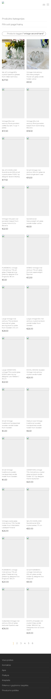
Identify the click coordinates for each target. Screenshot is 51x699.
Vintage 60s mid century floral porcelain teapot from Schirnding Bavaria (35, 124)
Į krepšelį (5, 80)
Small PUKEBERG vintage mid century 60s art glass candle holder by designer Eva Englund (35, 574)
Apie (4, 670)
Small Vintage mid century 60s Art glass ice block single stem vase (36, 172)
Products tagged (25, 33)
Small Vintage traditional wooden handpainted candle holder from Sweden (9, 473)
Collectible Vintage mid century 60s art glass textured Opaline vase (10, 623)
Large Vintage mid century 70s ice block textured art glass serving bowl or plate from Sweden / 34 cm (10, 323)
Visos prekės (7, 660)
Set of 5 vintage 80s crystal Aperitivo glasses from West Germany (11, 74)
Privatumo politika (10, 690)
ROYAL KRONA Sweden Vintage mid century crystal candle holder (36, 372)
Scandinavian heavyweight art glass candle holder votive (35, 221)
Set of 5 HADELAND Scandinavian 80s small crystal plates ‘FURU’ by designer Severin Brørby (11, 173)
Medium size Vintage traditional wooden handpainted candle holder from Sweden (34, 424)
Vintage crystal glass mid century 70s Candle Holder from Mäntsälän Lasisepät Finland (11, 524)
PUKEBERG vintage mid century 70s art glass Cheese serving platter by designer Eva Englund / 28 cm (10, 574)
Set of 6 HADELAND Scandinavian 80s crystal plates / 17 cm (34, 523)
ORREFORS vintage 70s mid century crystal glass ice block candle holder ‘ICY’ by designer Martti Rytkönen (35, 474)
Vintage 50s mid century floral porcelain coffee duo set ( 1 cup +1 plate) (10, 124)
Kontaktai (6, 665)
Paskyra (5, 675)
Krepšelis (6, 680)
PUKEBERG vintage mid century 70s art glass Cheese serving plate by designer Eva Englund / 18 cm (10, 272)
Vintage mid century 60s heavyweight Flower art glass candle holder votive (35, 75)
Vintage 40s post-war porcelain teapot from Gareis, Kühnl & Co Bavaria (10, 222)
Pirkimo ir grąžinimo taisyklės (15, 685)
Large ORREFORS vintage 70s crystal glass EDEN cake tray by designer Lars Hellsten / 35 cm (11, 374)
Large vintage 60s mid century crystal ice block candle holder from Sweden (36, 322)
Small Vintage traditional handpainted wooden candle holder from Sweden (11, 424)
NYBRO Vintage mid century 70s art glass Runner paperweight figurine (34, 271)
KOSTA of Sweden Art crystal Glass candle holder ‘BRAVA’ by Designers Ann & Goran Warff (35, 625)
